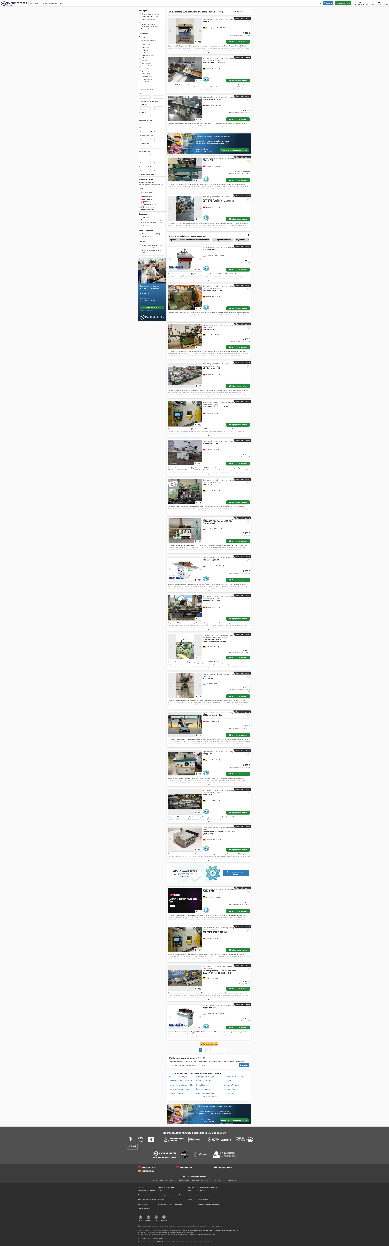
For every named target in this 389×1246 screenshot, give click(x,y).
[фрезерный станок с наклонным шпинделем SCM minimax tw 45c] (185, 724)
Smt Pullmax (170, 1180)
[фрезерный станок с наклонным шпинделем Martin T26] (185, 169)
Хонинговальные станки (200, 1180)
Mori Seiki (147, 76)
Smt (161, 1180)
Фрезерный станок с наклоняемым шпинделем (189, 240)
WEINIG (146, 53)
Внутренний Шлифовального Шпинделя (183, 1081)
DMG (145, 50)
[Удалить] (321, 3)
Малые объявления (151, 234)
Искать (329, 3)
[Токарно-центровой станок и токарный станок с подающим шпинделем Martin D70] (185, 491)
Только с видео (149, 248)
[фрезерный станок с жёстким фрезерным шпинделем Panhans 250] (185, 336)
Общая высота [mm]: (146, 136)
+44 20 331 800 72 (148, 1168)
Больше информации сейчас (236, 873)
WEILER (146, 71)
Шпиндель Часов (230, 1089)
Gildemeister (148, 66)
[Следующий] (200, 31)
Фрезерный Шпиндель (222, 240)
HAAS (145, 68)
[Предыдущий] (170, 31)
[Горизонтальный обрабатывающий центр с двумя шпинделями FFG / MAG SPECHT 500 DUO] (185, 939)
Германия (149, 196)
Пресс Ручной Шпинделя (205, 1076)
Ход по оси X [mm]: (145, 151)
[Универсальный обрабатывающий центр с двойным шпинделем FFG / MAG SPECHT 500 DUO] (185, 413)
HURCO (146, 82)
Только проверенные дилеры (151, 251)
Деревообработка (150, 17)
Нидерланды (150, 204)
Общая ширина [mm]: (146, 128)
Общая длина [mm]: (146, 120)
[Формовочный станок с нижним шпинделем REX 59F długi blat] (185, 569)
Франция (149, 207)
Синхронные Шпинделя (205, 1093)
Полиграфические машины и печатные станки (151, 23)
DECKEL (146, 45)
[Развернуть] (209, 52)
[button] (386, 3)
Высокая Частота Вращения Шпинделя (183, 1085)
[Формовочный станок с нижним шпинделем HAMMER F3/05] (185, 258)
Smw (155, 1180)
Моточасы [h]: (143, 112)
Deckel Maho (148, 55)
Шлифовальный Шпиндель (234, 1076)
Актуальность (240, 12)
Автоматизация (148, 19)
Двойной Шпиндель (175, 1093)
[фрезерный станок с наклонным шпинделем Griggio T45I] (185, 763)
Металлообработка (150, 14)
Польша (148, 199)
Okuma (146, 74)
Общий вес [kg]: (144, 143)
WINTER (146, 63)
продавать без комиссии (152, 308)
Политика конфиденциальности (182, 1242)
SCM (145, 58)
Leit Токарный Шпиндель (177, 1076)
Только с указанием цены (149, 101)
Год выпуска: (143, 104)
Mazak (145, 61)
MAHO (145, 47)
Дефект (145, 225)
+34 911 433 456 (148, 1171)
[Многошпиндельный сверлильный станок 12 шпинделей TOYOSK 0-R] (185, 685)
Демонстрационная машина (152, 220)
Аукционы (146, 236)
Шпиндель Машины (231, 1085)
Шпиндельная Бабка (231, 1093)
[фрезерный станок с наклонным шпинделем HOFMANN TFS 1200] (185, 108)
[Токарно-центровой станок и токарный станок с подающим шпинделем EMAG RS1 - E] (185, 801)
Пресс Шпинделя (202, 1085)
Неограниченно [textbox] (148, 192)
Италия (148, 202)
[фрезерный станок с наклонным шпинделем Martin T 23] (185, 31)
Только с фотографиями (152, 245)
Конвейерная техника (150, 27)
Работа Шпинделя (203, 1089)
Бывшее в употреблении (151, 223)
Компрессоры (231, 1180)
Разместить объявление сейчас (234, 150)
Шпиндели (228, 1081)
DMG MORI (147, 79)
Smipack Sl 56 (217, 1180)
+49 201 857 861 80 (225, 1168)
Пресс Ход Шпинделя (204, 1081)
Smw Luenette (183, 1180)
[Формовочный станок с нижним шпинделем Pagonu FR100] (185, 1016)
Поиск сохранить (209, 1044)
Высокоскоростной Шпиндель (179, 1089)
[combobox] (151, 192)
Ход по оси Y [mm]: (145, 159)
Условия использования (201, 1242)
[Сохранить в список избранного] (248, 22)
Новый (145, 217)
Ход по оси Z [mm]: (145, 167)
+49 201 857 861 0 (186, 1168)
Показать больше (209, 1097)
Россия (157, 184)
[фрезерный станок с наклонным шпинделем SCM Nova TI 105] (185, 452)
